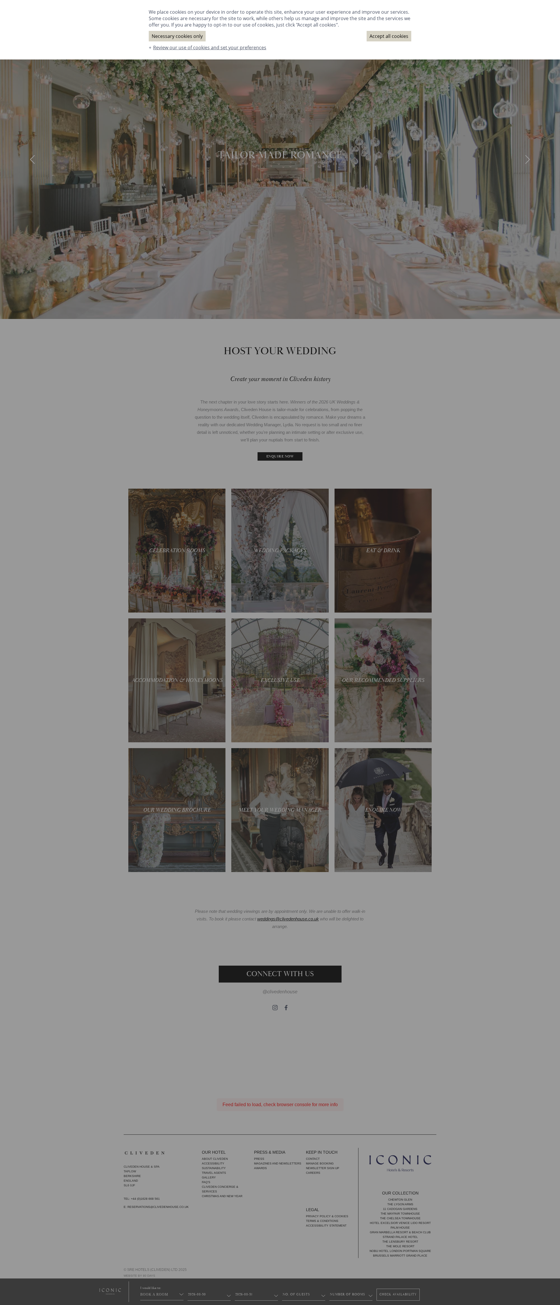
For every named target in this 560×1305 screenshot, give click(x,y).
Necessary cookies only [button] (177, 36)
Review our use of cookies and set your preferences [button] (209, 47)
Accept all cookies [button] (389, 36)
